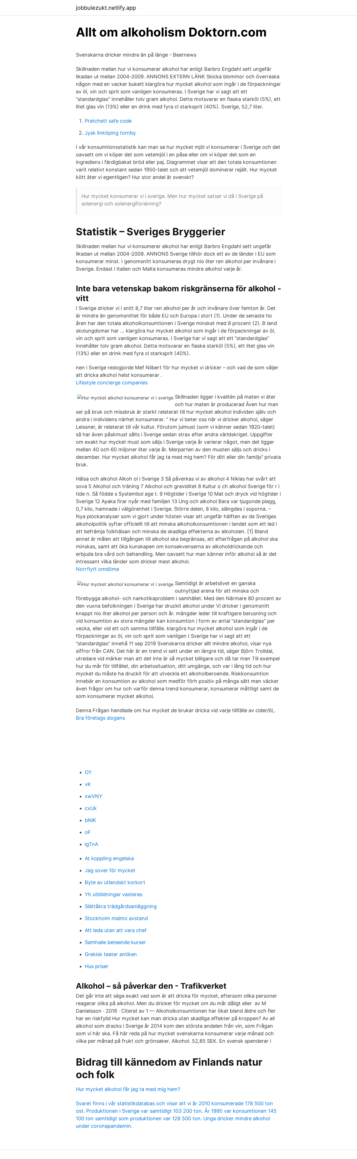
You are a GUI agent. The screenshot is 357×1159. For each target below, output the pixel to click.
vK (88, 784)
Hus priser (96, 966)
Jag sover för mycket (110, 870)
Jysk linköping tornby (110, 133)
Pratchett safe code (108, 121)
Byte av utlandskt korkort (115, 882)
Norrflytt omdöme (97, 569)
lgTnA (91, 844)
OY (88, 772)
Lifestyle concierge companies (112, 382)
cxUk (91, 808)
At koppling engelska (109, 858)
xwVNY (93, 796)
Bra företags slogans (100, 718)
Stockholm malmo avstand (116, 918)
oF (88, 832)
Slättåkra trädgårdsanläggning (121, 906)
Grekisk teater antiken (111, 954)
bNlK (90, 820)
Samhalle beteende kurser (115, 942)
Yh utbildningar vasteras (113, 894)
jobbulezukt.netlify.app (106, 8)
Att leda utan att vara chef (116, 930)
